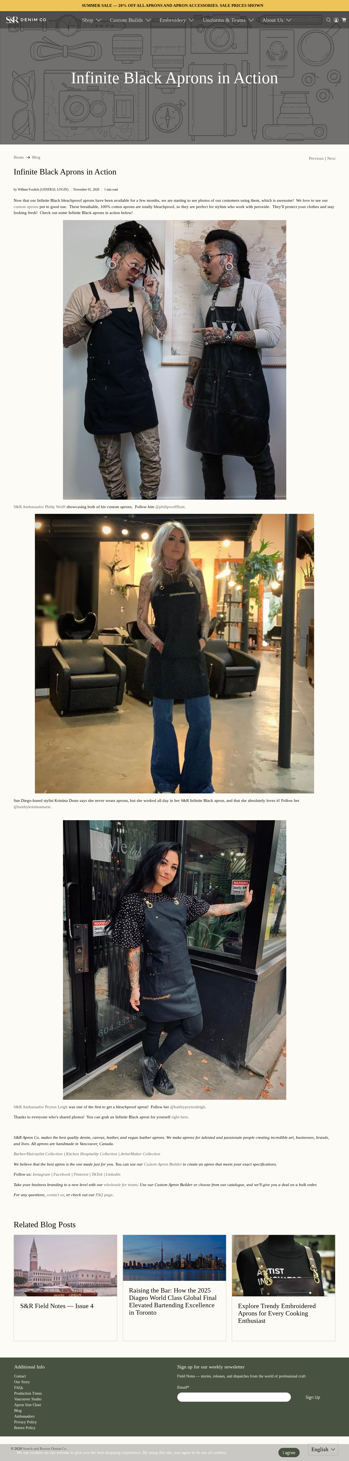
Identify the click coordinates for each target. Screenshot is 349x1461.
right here (180, 1117)
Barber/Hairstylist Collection (38, 1154)
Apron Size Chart (27, 1405)
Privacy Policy (25, 1422)
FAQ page (104, 1195)
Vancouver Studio (27, 1399)
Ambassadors (24, 1416)
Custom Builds (126, 20)
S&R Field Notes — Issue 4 (57, 1305)
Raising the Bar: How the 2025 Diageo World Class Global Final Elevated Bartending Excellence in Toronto (173, 1301)
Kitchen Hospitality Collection (91, 1154)
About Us (272, 20)
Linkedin (113, 1174)
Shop (87, 20)
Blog (36, 157)
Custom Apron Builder (163, 1164)
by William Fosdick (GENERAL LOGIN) (41, 189)
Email (183, 1387)
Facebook (61, 1174)
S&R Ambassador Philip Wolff (39, 507)
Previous (316, 158)
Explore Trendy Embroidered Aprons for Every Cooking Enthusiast (277, 1313)
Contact (20, 1376)
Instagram (41, 1174)
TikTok (97, 1174)
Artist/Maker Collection (140, 1154)
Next (331, 158)
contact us (55, 1195)
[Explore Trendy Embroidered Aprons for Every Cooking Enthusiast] (283, 1265)
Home (19, 157)
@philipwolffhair (169, 507)
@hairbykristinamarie (32, 807)
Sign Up (313, 1397)
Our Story (22, 1382)
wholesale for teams (121, 1185)
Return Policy (24, 1428)
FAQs (18, 1388)
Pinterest (81, 1174)
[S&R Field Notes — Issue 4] (65, 1265)
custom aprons (26, 207)
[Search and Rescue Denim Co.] (27, 19)
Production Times (28, 1393)
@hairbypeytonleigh (187, 1107)
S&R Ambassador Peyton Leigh (41, 1107)
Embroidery (173, 20)
